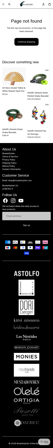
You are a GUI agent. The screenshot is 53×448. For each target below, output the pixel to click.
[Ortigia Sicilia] (26, 401)
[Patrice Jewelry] (26, 423)
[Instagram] (13, 200)
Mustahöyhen (8, 153)
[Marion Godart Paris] (26, 347)
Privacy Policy (8, 159)
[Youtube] (21, 200)
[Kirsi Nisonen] (26, 320)
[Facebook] (5, 200)
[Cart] (49, 4)
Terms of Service (10, 156)
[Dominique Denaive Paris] (26, 288)
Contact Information (11, 169)
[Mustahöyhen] (26, 382)
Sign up (26, 225)
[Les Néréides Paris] (26, 337)
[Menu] (3, 4)
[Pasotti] (26, 411)
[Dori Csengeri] (26, 307)
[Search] (9, 4)
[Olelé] (26, 391)
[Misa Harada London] (26, 370)
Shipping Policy (9, 163)
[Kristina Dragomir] (26, 327)
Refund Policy (8, 166)
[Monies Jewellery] (26, 356)
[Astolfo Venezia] (26, 273)
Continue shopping (26, 42)
